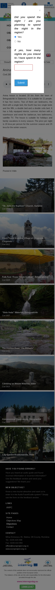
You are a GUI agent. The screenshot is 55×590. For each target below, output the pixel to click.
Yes (19, 37)
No (19, 41)
